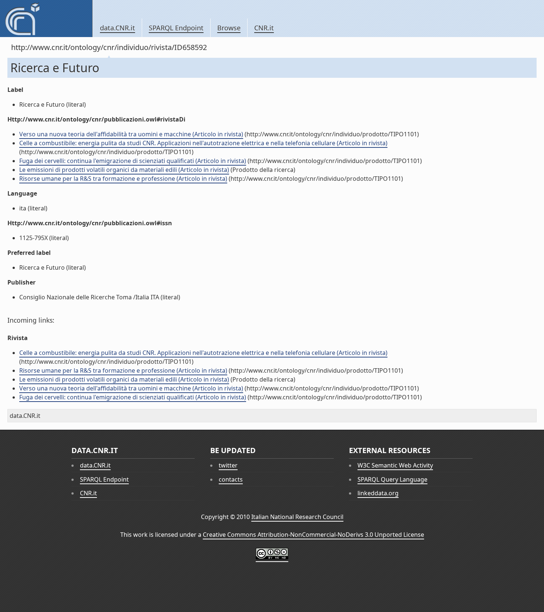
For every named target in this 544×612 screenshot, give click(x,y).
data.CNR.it (117, 27)
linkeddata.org (378, 493)
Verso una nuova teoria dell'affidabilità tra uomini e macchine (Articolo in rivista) (131, 134)
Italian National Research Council (297, 517)
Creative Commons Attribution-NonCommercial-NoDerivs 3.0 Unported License (313, 534)
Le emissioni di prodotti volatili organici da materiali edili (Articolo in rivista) (124, 170)
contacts (231, 479)
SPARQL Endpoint (176, 27)
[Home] (46, 18)
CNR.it (264, 27)
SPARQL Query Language (392, 479)
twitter (228, 465)
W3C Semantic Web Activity (395, 465)
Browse (229, 27)
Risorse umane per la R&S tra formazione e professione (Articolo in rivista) (123, 178)
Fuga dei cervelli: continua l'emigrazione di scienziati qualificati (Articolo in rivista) (132, 161)
